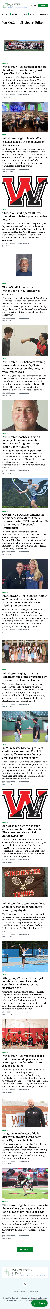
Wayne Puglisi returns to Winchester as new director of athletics (21, 290)
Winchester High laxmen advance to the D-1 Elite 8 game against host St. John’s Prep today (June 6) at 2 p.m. (25, 1208)
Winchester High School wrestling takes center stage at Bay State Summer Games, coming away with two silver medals (24, 367)
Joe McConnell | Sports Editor (15, 95)
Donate (43, 5)
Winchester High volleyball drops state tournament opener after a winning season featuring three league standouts (23, 1060)
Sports (24, 14)
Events (33, 14)
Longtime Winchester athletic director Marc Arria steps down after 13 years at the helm (22, 1137)
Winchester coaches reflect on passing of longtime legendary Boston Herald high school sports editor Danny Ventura (23, 442)
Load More (25, 1249)
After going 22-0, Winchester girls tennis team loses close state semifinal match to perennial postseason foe (23, 983)
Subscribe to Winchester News (25, 1291)
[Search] (35, 6)
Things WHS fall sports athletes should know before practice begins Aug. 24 (24, 216)
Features (44, 14)
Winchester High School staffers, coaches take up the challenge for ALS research (23, 141)
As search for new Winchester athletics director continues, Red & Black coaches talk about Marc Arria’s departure (24, 830)
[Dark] (32, 5)
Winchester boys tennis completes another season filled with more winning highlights (23, 907)
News (14, 14)
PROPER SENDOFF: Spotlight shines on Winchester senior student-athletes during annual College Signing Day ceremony (24, 600)
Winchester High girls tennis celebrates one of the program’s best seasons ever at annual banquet (24, 676)
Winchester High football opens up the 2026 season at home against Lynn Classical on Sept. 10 (24, 70)
